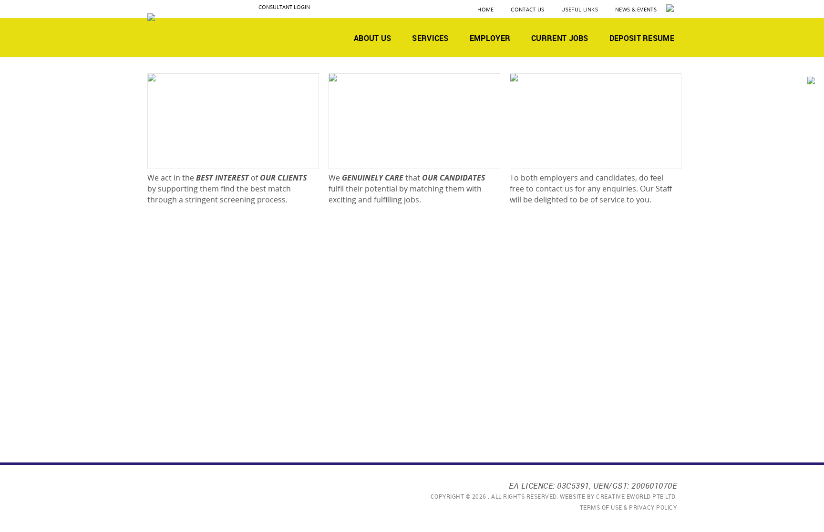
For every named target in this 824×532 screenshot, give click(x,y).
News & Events (636, 9)
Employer (490, 38)
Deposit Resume (641, 38)
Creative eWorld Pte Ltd (635, 496)
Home (485, 9)
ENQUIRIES (547, 156)
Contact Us (527, 9)
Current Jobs (559, 38)
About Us (372, 38)
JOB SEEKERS (370, 156)
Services (430, 38)
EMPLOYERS (188, 156)
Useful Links (579, 9)
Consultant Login (284, 6)
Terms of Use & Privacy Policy (628, 507)
